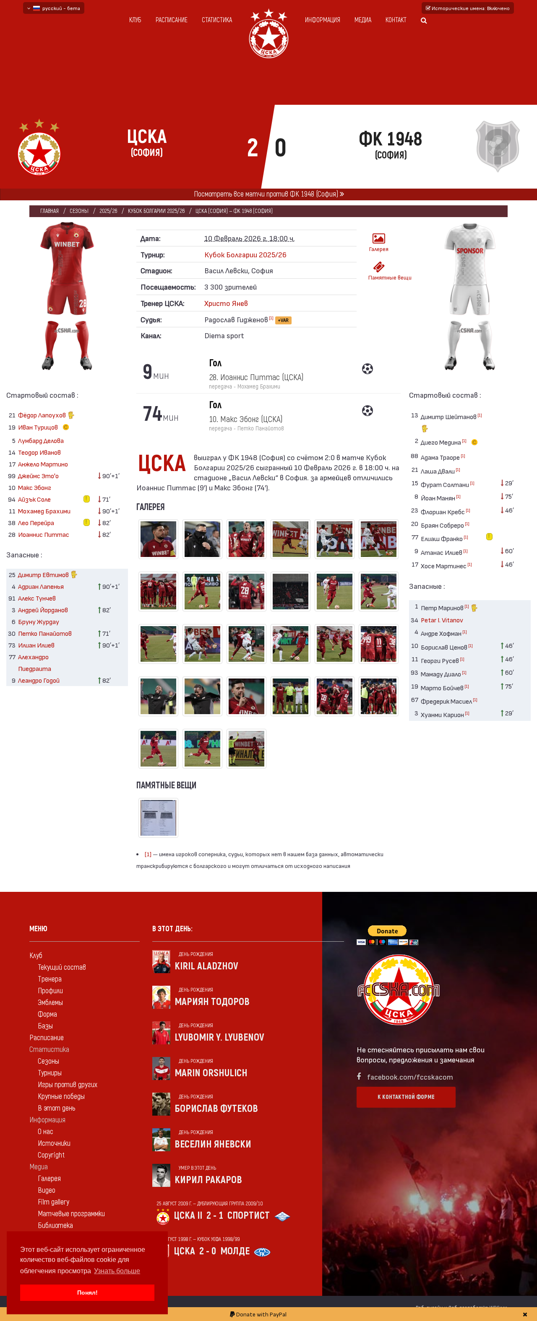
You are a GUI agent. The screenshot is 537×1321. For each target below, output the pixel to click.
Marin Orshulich (211, 1073)
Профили (50, 991)
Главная (49, 211)
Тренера (50, 979)
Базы (45, 1026)
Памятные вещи (381, 277)
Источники (54, 1143)
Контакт (396, 20)
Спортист (248, 1216)
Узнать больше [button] (117, 1270)
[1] (271, 317)
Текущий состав (62, 967)
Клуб (135, 20)
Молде (235, 1251)
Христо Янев (226, 302)
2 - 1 (214, 1216)
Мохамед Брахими (44, 511)
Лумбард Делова (41, 440)
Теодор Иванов (39, 452)
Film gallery (53, 1202)
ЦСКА (184, 1251)
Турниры (50, 1073)
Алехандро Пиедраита (34, 662)
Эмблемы (50, 1003)
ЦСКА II (188, 1216)
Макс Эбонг (34, 487)
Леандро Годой (39, 680)
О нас (45, 1132)
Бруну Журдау (38, 621)
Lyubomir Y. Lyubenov (219, 1037)
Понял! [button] (87, 1292)
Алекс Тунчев (37, 598)
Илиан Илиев (36, 645)
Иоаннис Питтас (43, 534)
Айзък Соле (34, 499)
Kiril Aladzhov (206, 966)
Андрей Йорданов (43, 610)
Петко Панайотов (45, 633)
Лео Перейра (36, 522)
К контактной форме (406, 1097)
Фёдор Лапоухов (42, 415)
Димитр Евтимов (44, 574)
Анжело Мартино (43, 464)
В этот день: (172, 929)
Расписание (172, 20)
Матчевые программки (71, 1214)
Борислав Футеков (216, 1109)
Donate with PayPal (261, 1314)
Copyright (51, 1155)
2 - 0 (207, 1251)
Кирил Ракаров (208, 1180)
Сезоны (79, 211)
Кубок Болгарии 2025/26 (156, 211)
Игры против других (67, 1085)
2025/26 (108, 211)
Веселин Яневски (213, 1144)
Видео (46, 1190)
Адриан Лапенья (41, 586)
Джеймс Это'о (38, 475)
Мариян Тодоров (212, 1002)
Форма (47, 1014)
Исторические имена (470, 8)
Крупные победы (61, 1096)
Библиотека (55, 1225)
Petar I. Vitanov (442, 620)
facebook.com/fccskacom (410, 1076)
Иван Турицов (38, 427)
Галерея (378, 248)
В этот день (56, 1108)
